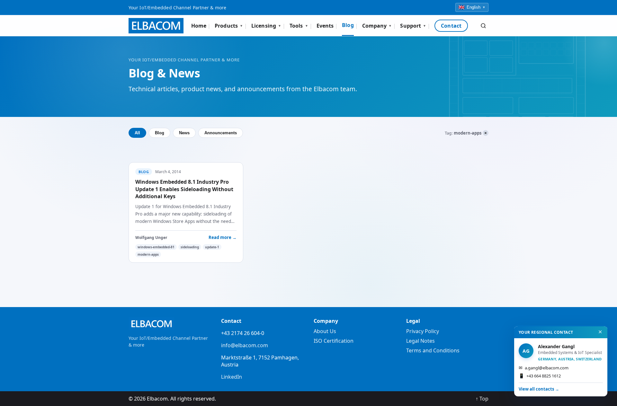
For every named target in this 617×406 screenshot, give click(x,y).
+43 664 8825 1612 (540, 376)
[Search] (483, 26)
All (137, 132)
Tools (299, 25)
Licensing (266, 25)
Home (198, 25)
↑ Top (482, 398)
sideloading (190, 247)
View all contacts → (539, 389)
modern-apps (148, 254)
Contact (451, 25)
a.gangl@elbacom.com (543, 368)
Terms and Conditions (433, 350)
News (184, 132)
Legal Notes (420, 340)
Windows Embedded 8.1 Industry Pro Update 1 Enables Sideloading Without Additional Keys (184, 189)
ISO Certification (333, 340)
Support (413, 25)
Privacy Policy (422, 331)
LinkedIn (231, 376)
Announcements (220, 132)
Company (377, 25)
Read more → (223, 237)
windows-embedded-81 (156, 247)
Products (229, 25)
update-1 (212, 247)
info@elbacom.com (244, 345)
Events (325, 25)
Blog (347, 25)
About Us (325, 331)
